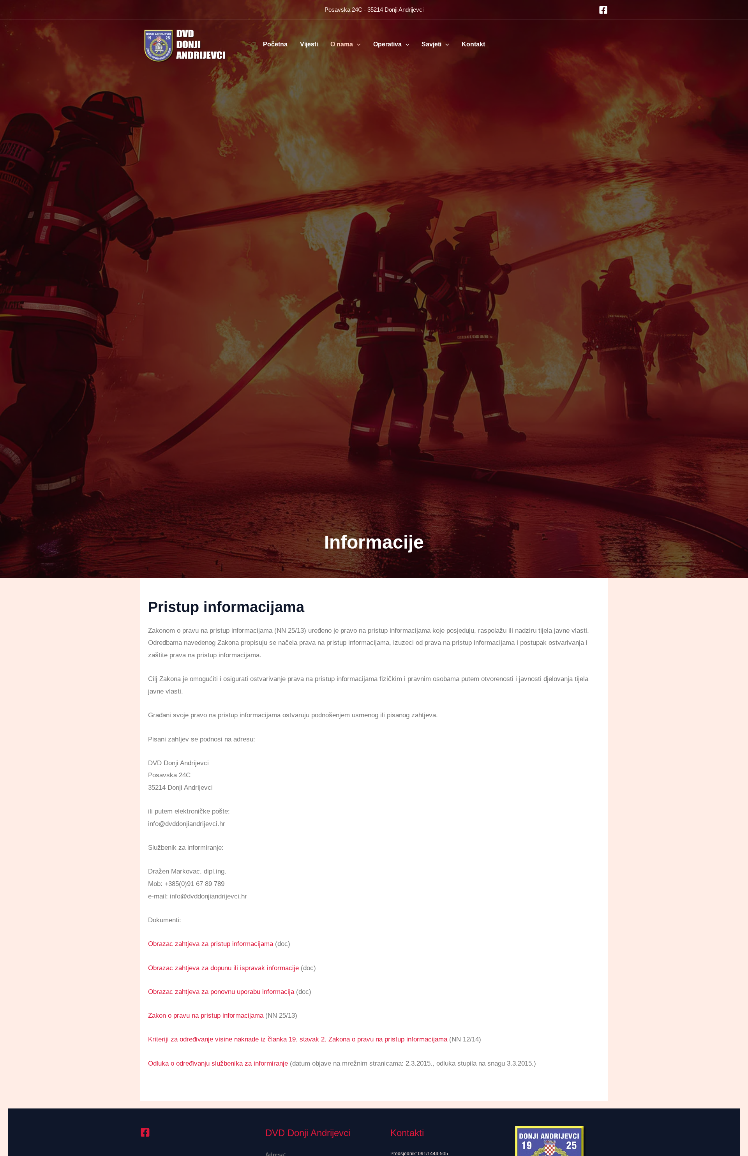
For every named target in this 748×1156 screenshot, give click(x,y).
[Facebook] (603, 9)
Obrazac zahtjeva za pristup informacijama (210, 944)
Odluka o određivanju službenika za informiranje (218, 1063)
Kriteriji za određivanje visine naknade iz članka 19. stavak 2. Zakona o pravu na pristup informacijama (297, 1039)
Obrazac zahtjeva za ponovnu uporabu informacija (221, 991)
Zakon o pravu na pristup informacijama (205, 1015)
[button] (357, 44)
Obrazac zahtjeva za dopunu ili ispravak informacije (223, 968)
